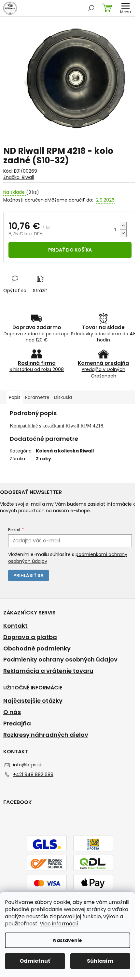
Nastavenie (67, 940)
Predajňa (17, 723)
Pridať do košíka (70, 250)
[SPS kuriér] (47, 863)
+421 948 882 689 (33, 774)
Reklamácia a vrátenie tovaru (48, 671)
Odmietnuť (35, 961)
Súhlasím (100, 961)
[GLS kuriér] (47, 844)
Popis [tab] (15, 397)
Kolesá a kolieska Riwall (65, 451)
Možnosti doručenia (25, 200)
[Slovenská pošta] (93, 844)
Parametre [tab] (37, 397)
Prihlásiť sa (28, 575)
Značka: (18, 177)
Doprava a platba (30, 637)
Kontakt (15, 626)
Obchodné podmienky (37, 648)
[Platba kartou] (47, 883)
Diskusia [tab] (63, 397)
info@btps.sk (27, 764)
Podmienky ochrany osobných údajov (60, 659)
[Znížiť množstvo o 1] (123, 233)
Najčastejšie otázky (33, 701)
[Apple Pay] (93, 883)
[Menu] (125, 8)
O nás (12, 712)
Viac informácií (59, 923)
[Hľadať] (91, 8)
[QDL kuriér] (93, 863)
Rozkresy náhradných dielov (45, 735)
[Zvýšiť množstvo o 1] (123, 225)
